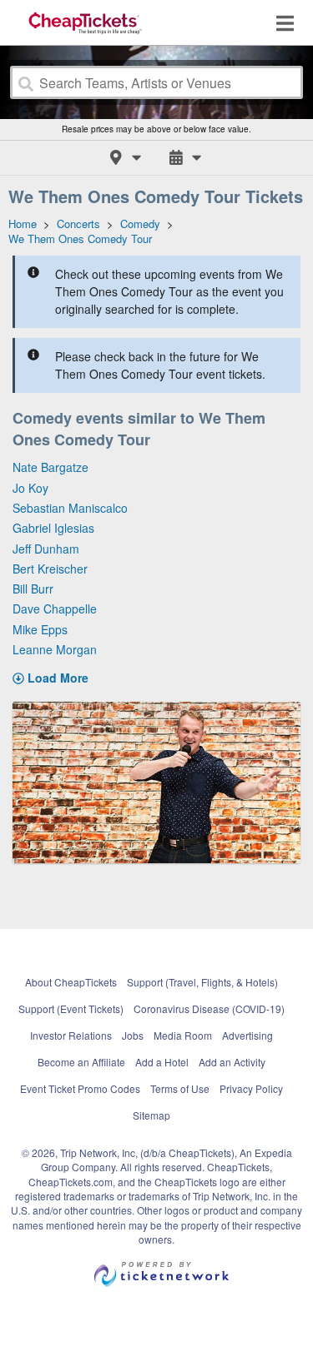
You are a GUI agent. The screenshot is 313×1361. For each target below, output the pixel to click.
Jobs (133, 1035)
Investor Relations (71, 1035)
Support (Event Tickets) (71, 1008)
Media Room (183, 1035)
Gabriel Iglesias (53, 527)
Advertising (247, 1035)
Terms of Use (180, 1088)
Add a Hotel (162, 1062)
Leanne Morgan (55, 649)
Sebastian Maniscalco (70, 507)
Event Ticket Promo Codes (80, 1088)
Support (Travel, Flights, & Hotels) (202, 982)
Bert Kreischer (50, 568)
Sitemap (151, 1115)
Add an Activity (232, 1062)
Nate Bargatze (50, 467)
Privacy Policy (251, 1088)
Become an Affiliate (81, 1062)
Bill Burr (33, 588)
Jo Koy (30, 487)
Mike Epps (40, 629)
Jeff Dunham (46, 548)
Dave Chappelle (55, 608)
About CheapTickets (71, 982)
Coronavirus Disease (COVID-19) (209, 1008)
